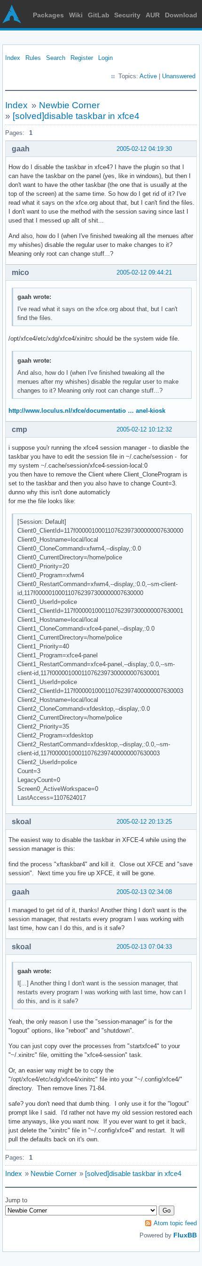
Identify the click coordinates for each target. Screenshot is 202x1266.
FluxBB (185, 1235)
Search (55, 57)
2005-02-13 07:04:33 (144, 946)
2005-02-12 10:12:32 (144, 429)
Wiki (76, 15)
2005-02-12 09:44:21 (144, 272)
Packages (48, 15)
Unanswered (178, 76)
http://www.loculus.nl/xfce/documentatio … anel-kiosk (86, 410)
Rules (33, 57)
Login (105, 57)
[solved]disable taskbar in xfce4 (76, 116)
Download (181, 15)
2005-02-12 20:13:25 (144, 821)
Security (127, 15)
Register (81, 57)
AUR (153, 15)
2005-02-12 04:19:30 (144, 148)
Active (148, 76)
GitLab (98, 15)
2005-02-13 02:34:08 (144, 891)
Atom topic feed (175, 1223)
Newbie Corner (69, 105)
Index (12, 57)
